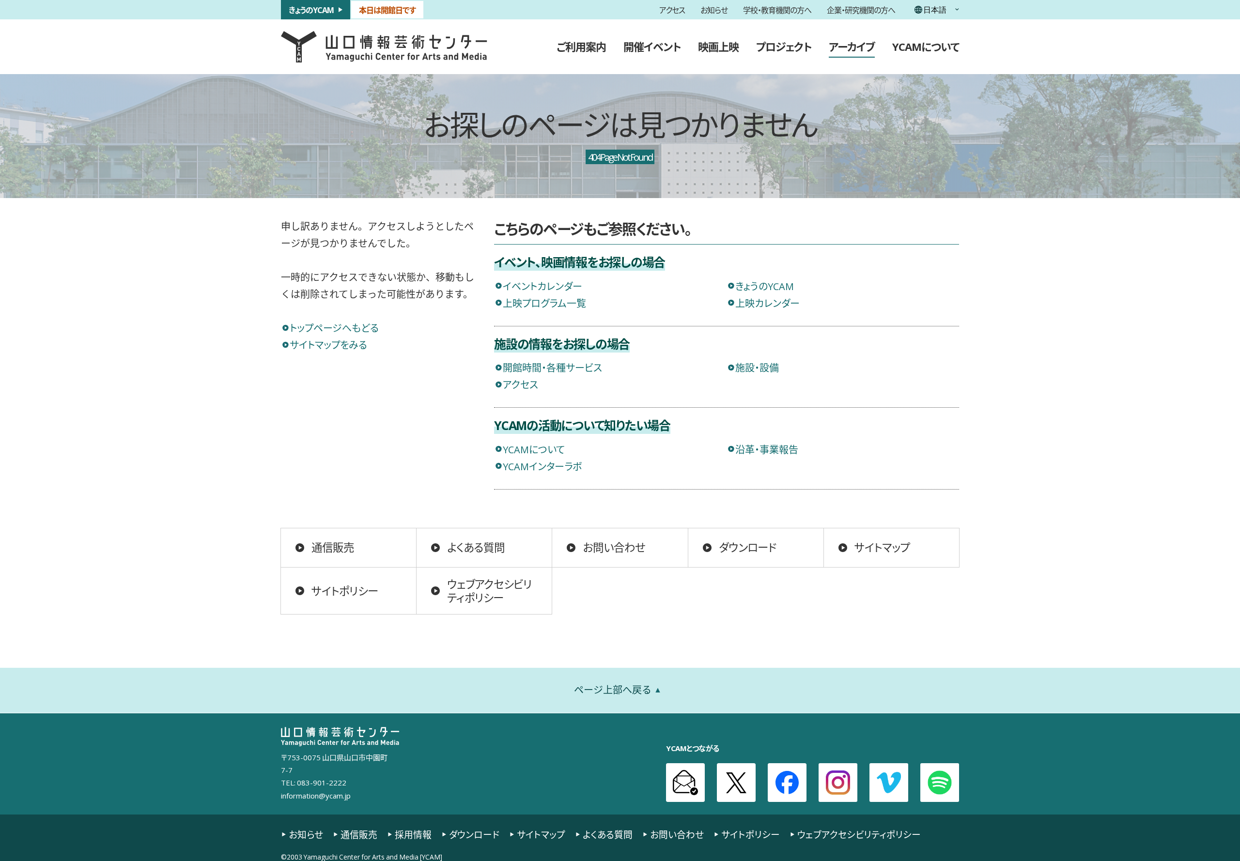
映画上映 (718, 46)
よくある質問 (476, 547)
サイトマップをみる (328, 345)
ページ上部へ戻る (612, 690)
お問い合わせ (614, 547)
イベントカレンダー (542, 286)
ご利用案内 (581, 46)
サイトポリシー (344, 591)
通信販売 (332, 547)
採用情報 (413, 834)
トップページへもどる (334, 328)
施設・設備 (757, 367)
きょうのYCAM (311, 9)
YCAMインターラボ (542, 466)
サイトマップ (882, 547)
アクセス (672, 10)
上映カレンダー (767, 303)
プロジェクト (783, 46)
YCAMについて (925, 46)
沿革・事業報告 (766, 449)
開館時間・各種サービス (552, 367)
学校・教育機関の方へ (777, 10)
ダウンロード (747, 547)
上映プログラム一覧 (544, 303)
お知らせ (714, 10)
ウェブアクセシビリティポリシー (489, 590)
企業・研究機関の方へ (861, 10)
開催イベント (652, 46)
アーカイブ (852, 46)
